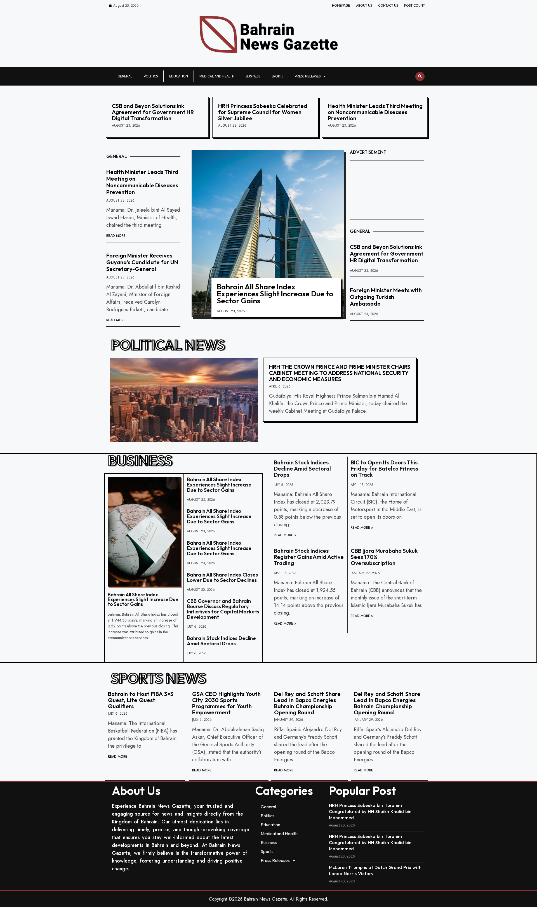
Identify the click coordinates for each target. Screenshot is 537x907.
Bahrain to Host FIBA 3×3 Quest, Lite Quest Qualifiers (140, 700)
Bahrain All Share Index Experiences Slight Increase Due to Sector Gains (275, 293)
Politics (151, 76)
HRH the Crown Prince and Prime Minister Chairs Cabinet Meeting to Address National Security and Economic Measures (339, 372)
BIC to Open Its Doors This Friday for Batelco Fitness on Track (384, 468)
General (124, 76)
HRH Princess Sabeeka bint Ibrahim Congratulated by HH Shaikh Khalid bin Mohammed (370, 811)
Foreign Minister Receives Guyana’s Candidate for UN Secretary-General (142, 262)
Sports (277, 76)
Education (178, 76)
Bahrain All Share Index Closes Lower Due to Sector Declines (222, 577)
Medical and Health (216, 76)
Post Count (414, 5)
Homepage (341, 5)
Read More (116, 235)
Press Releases (308, 76)
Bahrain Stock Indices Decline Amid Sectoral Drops (221, 641)
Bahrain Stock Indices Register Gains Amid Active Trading (309, 556)
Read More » (285, 535)
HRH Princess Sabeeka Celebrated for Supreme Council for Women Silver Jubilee (262, 112)
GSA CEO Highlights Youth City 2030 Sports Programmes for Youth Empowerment (226, 703)
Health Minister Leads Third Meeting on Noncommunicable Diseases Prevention (375, 112)
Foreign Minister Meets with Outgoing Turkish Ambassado (386, 297)
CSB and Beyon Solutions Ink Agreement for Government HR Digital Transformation (153, 112)
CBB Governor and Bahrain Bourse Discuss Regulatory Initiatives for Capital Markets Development (223, 609)
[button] (420, 76)
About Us (364, 5)
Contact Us (388, 5)
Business (253, 76)
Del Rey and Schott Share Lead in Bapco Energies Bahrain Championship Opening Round (307, 703)
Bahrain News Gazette (265, 899)
